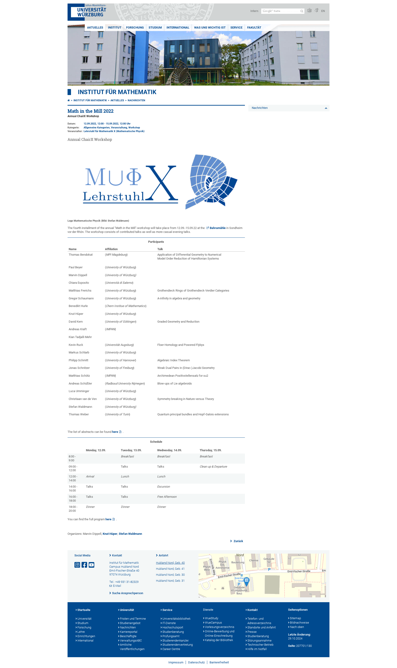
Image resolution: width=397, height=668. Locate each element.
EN (323, 11)
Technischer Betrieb (260, 644)
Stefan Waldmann (130, 533)
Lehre (81, 631)
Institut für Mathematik (117, 92)
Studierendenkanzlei (175, 640)
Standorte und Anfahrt (261, 627)
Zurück (238, 541)
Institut (114, 27)
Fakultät (254, 27)
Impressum (175, 662)
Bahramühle (218, 228)
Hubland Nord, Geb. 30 (170, 574)
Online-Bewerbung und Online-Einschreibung (219, 633)
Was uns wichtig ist (210, 27)
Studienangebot (130, 623)
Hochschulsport (172, 627)
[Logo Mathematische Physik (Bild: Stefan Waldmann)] (156, 215)
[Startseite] (69, 100)
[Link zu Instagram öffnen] (77, 565)
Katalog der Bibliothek (219, 640)
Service (236, 27)
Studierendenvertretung (177, 644)
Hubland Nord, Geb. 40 (170, 562)
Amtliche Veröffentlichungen (132, 647)
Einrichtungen (86, 636)
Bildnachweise (299, 622)
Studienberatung (173, 631)
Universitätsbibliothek (176, 618)
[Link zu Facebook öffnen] (85, 565)
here (115, 432)
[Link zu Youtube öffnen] (92, 565)
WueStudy (211, 618)
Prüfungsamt (170, 636)
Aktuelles (95, 27)
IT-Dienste (169, 623)
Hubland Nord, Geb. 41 (170, 568)
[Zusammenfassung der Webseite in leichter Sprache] (309, 10)
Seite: (291, 646)
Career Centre (171, 649)
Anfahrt (163, 555)
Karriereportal (128, 631)
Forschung (135, 27)
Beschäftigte (128, 636)
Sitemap (295, 618)
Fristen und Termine (133, 618)
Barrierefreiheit (219, 662)
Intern (254, 11)
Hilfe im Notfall (257, 649)
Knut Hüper (110, 533)
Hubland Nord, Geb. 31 (170, 580)
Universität (84, 618)
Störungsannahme (259, 640)
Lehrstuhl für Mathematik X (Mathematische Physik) (114, 131)
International (178, 27)
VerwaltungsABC (131, 640)
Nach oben (297, 627)
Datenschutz (196, 662)
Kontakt (117, 555)
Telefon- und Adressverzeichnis (259, 621)
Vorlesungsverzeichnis (219, 627)
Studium (155, 27)
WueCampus (213, 622)
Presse (252, 631)
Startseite (83, 610)
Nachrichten (136, 100)
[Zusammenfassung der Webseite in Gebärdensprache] (316, 10)
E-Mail (117, 585)
